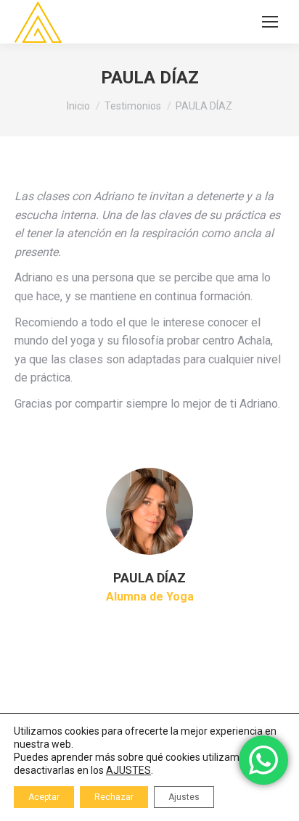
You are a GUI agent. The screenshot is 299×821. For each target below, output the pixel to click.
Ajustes (184, 797)
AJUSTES (128, 770)
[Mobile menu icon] (269, 21)
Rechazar (114, 797)
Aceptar (44, 797)
